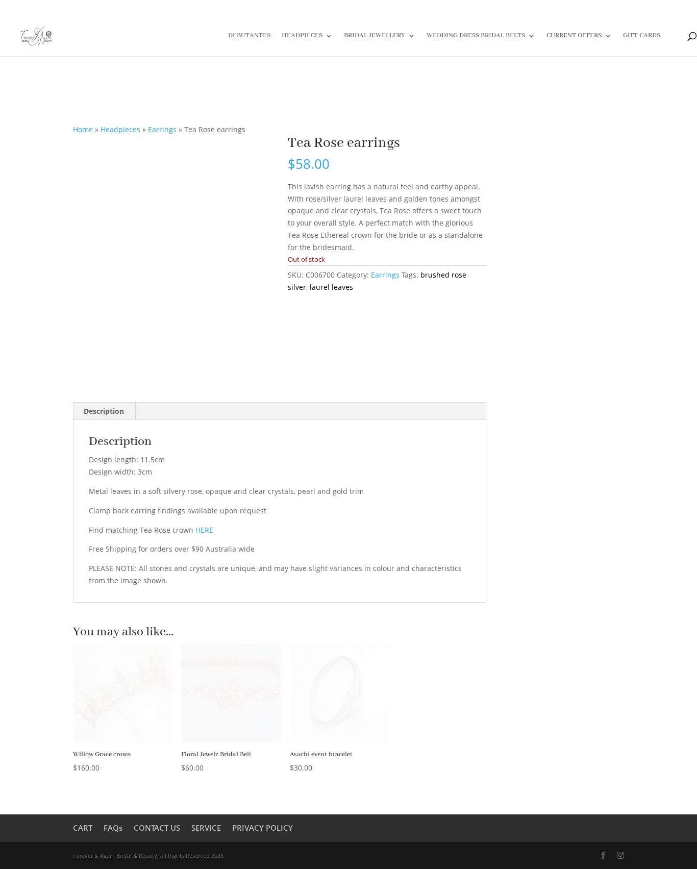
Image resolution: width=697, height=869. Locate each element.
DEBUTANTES (249, 36)
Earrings (162, 129)
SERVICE (206, 828)
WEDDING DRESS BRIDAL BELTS (476, 36)
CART (82, 828)
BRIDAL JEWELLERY (374, 36)
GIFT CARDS (641, 36)
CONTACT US (157, 828)
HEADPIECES (302, 36)
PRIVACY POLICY (262, 828)
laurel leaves (331, 287)
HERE (204, 530)
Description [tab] (104, 411)
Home (83, 129)
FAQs (113, 828)
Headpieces (120, 129)
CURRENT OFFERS (574, 36)
